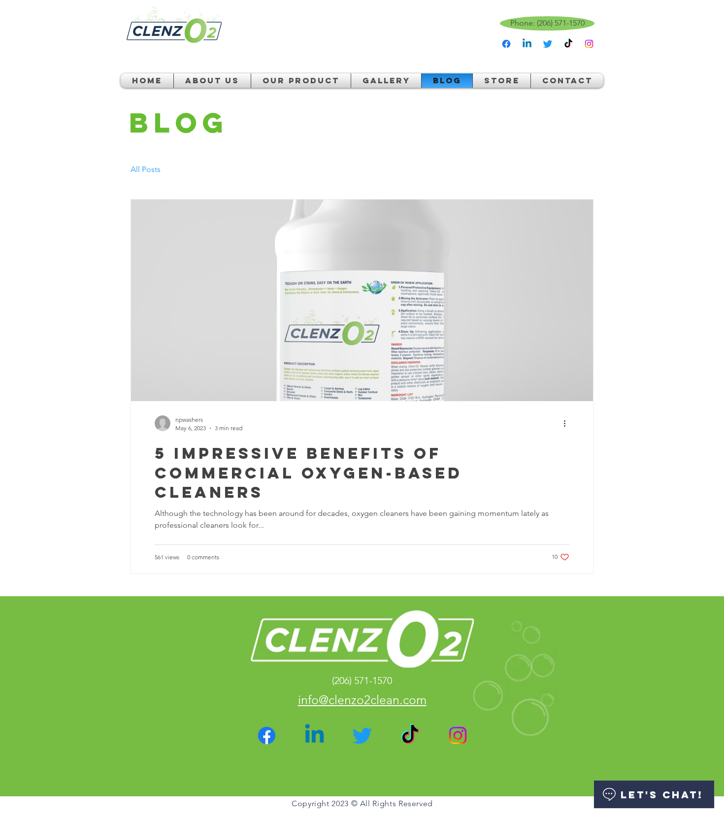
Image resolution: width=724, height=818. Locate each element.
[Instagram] (589, 43)
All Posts (146, 169)
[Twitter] (547, 43)
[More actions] (568, 423)
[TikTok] (568, 43)
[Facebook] (506, 43)
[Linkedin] (527, 43)
